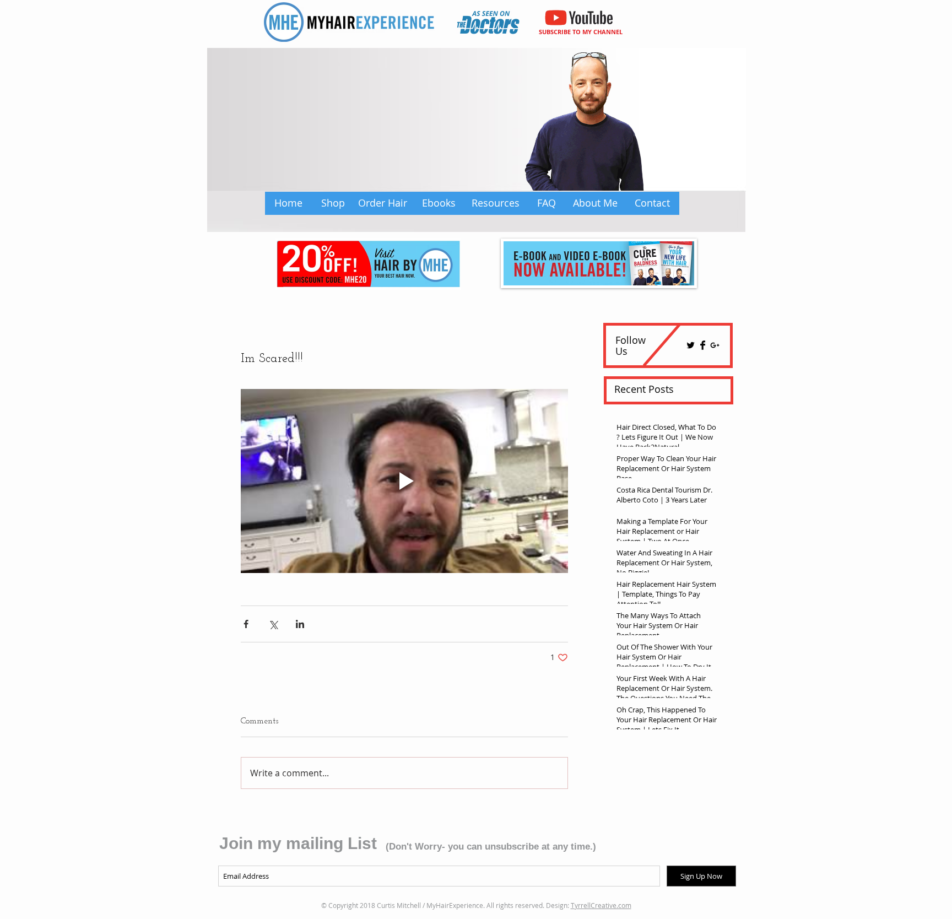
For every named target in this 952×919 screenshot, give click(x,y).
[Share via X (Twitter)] (273, 624)
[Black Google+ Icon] (715, 345)
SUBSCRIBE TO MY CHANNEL (581, 32)
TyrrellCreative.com (601, 905)
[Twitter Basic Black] (690, 345)
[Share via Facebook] (246, 624)
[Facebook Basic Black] (702, 345)
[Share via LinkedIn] (300, 624)
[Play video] (404, 481)
